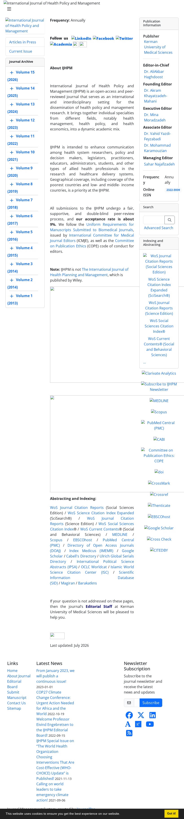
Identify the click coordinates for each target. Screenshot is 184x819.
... (144, 362)
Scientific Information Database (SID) (92, 578)
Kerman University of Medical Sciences (158, 47)
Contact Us (16, 702)
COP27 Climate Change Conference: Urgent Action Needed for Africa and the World (55, 703)
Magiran (68, 583)
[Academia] (128, 725)
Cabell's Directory (81, 556)
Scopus (56, 539)
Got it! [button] (171, 813)
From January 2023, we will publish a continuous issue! (55, 676)
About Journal (19, 676)
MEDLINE (119, 534)
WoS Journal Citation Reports (77, 507)
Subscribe (150, 702)
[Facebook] (129, 716)
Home (12, 670)
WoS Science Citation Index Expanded (101, 512)
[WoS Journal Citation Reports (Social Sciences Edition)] (159, 263)
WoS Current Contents (99, 529)
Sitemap (14, 708)
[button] (121, 814)
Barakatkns (87, 583)
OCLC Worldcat (94, 566)
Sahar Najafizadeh (159, 164)
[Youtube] (150, 725)
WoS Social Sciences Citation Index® (159, 326)
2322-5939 (173, 190)
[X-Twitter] (141, 716)
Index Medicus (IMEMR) (91, 550)
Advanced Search (158, 227)
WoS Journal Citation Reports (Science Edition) (159, 308)
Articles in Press (22, 42)
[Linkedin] (152, 716)
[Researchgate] (138, 725)
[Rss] (129, 734)
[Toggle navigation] (91, 9)
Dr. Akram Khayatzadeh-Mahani (155, 96)
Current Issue (20, 51)
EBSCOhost (82, 539)
